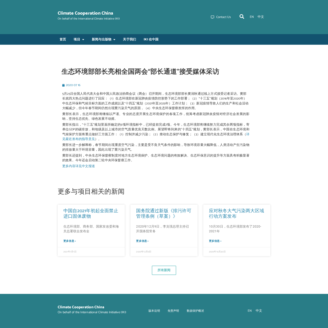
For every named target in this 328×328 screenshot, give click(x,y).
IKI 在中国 (151, 39)
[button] (242, 16)
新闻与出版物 (101, 39)
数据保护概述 (195, 310)
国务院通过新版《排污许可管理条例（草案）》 (163, 213)
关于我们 (129, 39)
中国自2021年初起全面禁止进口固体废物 (90, 213)
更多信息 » (69, 241)
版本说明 (154, 310)
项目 (77, 39)
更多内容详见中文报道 (78, 166)
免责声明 (173, 310)
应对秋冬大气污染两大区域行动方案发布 (236, 213)
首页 (63, 39)
